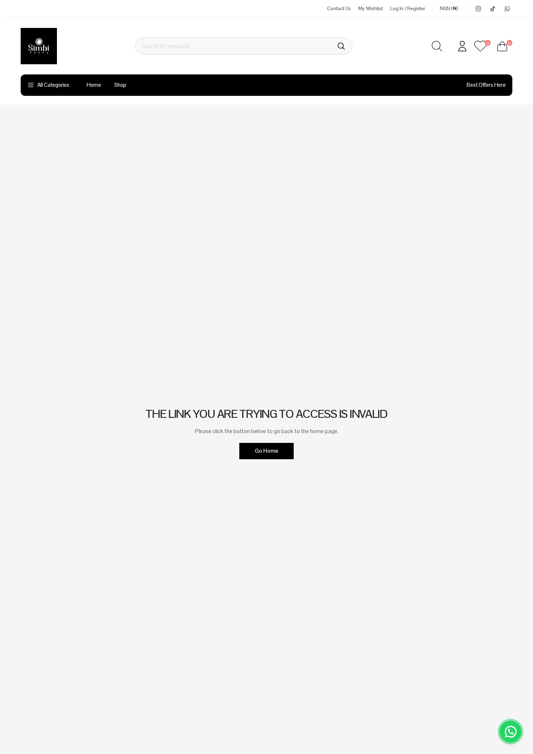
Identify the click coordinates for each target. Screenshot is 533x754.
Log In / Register (407, 8)
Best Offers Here (486, 84)
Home (94, 84)
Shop (120, 84)
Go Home (266, 450)
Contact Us (339, 8)
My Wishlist (370, 8)
